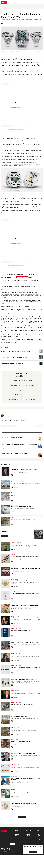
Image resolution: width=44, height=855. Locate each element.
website (21, 336)
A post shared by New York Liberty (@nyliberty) (16, 129)
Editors (12, 690)
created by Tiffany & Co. (22, 276)
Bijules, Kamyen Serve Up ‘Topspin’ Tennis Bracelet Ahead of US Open (25, 765)
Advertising (39, 836)
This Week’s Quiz (4, 531)
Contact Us (38, 834)
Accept (33, 851)
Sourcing (12, 467)
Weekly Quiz (28, 834)
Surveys (12, 579)
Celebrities (6, 420)
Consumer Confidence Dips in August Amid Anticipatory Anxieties (24, 605)
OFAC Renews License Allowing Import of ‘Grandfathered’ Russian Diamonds (22, 390)
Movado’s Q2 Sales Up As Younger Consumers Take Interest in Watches (25, 556)
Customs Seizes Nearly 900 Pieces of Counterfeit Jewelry (23, 519)
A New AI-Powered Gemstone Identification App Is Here (22, 791)
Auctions (12, 801)
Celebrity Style (12, 420)
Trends (12, 616)
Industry (16, 833)
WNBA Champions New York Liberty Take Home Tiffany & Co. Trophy (15, 351)
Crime (12, 517)
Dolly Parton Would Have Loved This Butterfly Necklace (22, 380)
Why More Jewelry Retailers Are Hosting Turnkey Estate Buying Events (25, 568)
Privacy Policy (38, 849)
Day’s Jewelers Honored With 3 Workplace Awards (21, 481)
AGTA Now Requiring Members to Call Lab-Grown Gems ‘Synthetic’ (22, 399)
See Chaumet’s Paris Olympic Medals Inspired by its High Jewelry (14, 357)
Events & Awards (14, 628)
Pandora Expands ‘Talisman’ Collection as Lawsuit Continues (22, 385)
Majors (2, 349)
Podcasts (12, 776)
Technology (13, 789)
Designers (18, 420)
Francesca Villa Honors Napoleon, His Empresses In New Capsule (24, 728)
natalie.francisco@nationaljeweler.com (8, 23)
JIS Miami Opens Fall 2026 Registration (19, 716)
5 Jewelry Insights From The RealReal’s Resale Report (22, 394)
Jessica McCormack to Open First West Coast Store (21, 543)
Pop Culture (23, 420)
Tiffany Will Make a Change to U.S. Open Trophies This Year (13, 363)
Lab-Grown (13, 591)
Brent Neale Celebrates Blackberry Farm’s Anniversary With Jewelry (25, 679)
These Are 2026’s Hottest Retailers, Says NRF (20, 741)
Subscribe (38, 835)
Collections (3, 11)
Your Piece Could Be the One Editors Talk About (21, 506)
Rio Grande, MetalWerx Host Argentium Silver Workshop (23, 704)
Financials (13, 554)
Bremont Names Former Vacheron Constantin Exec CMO (23, 753)
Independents (13, 480)
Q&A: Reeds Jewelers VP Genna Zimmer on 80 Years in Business (24, 691)
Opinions (16, 838)
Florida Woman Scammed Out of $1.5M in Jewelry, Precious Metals (24, 642)
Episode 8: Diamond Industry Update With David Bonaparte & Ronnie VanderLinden (19, 444)
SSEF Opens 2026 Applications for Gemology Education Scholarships (25, 667)
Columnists (13, 653)
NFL (33, 322)
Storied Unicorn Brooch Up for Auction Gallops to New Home (23, 803)
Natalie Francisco (7, 415)
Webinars (27, 833)
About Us (38, 833)
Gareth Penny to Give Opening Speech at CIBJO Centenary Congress (25, 469)
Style (16, 836)
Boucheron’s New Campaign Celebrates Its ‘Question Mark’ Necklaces (25, 617)
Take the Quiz (4, 535)
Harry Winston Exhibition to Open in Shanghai (20, 630)
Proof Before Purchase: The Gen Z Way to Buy (20, 654)
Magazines (28, 835)
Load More (22, 817)
